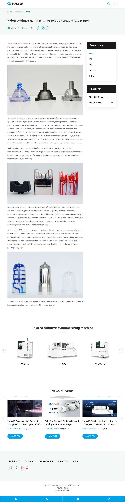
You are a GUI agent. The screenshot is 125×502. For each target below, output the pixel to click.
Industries (14, 461)
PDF (91, 65)
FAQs (91, 59)
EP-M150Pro (100, 364)
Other (91, 76)
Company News (14, 429)
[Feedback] (78, 499)
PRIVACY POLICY (62, 488)
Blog (91, 54)
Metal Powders (95, 103)
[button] (4, 351)
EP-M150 (25, 364)
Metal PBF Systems (97, 97)
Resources (19, 12)
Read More (15, 436)
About (76, 461)
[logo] (15, 3)
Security (92, 71)
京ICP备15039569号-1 (62, 491)
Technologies (46, 461)
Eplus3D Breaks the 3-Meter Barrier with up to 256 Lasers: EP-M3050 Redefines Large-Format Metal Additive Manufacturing (99, 423)
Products (95, 89)
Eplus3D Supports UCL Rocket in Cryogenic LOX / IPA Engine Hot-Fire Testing (24, 423)
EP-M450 (62, 364)
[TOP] (109, 499)
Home (9, 12)
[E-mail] (15, 499)
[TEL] (46, 499)
